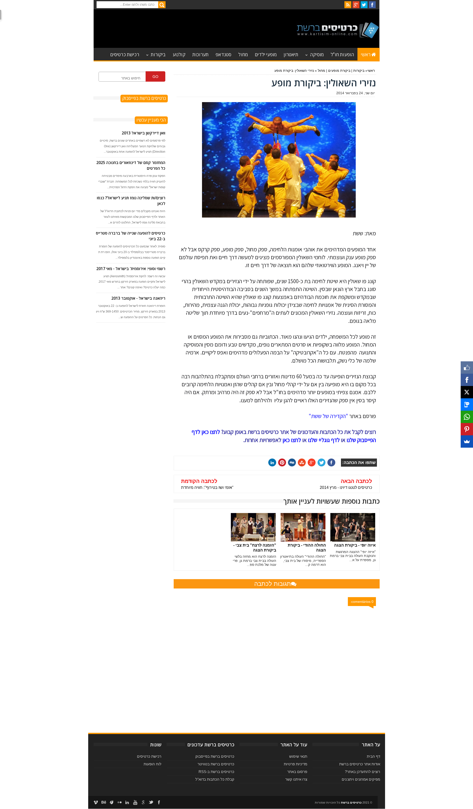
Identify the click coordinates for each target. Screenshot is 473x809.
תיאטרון (291, 54)
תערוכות (200, 54)
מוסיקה (317, 54)
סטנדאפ (223, 54)
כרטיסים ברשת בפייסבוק (214, 756)
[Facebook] (467, 380)
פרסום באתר (297, 772)
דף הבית (373, 756)
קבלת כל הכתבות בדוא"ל (214, 779)
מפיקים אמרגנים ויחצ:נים (361, 779)
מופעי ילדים (266, 54)
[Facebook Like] (467, 367)
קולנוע (179, 54)
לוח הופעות (152, 764)
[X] (467, 392)
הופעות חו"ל (342, 54)
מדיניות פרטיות (295, 764)
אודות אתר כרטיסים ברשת (359, 764)
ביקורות (158, 54)
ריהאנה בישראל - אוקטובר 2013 (138, 298)
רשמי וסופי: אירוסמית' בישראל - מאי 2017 (130, 268)
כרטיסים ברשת (351, 802)
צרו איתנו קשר (296, 779)
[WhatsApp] (467, 417)
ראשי (366, 54)
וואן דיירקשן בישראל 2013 (143, 133)
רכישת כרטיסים (124, 54)
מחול (243, 54)
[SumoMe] (467, 441)
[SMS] (467, 404)
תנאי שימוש (298, 756)
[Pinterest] (467, 429)
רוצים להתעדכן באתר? (362, 772)
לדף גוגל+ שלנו (324, 440)
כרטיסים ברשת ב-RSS (216, 772)
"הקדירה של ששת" (328, 416)
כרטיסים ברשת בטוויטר (216, 764)
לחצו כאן (292, 440)
